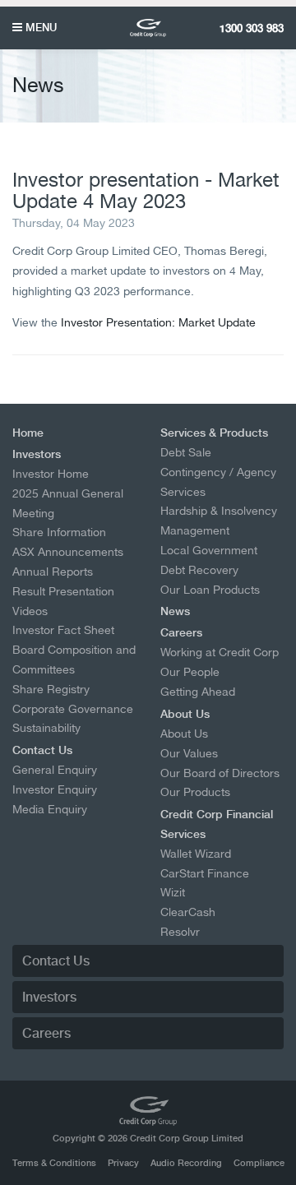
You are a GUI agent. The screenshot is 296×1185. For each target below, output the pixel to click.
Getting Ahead (197, 691)
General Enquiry (54, 769)
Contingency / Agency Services (218, 481)
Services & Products (214, 432)
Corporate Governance (72, 708)
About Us (185, 713)
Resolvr (180, 931)
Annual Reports (52, 571)
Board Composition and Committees (74, 659)
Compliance (259, 1163)
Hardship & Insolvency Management (218, 520)
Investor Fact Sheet (63, 629)
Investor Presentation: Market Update (158, 322)
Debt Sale (185, 452)
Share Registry (51, 689)
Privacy (123, 1163)
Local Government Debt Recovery (208, 560)
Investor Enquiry (54, 789)
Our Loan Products (210, 589)
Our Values (189, 753)
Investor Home (50, 473)
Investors (36, 454)
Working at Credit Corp (219, 652)
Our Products (195, 791)
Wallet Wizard (195, 853)
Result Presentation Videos (63, 601)
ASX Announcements (67, 551)
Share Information (59, 532)
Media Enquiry (49, 809)
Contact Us (42, 750)
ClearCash (187, 912)
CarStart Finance (204, 873)
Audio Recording (186, 1163)
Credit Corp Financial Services (216, 824)
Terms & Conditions (54, 1163)
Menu (39, 27)
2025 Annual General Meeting (67, 503)
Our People (190, 671)
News (175, 611)
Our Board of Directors (220, 773)
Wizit (172, 892)
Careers (181, 632)
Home (28, 432)
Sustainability (46, 727)
